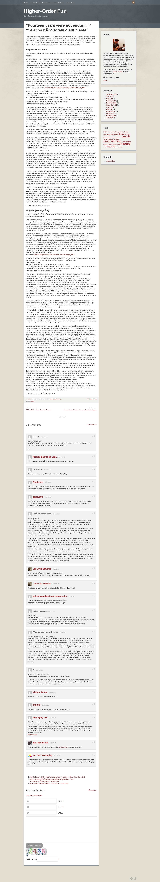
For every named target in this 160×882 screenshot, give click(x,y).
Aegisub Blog (110, 161)
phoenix (110, 139)
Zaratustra (38, 482)
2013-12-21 (72, 596)
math (126, 136)
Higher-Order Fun (45, 11)
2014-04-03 (51, 611)
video (116, 147)
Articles (45, 2)
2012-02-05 (44, 437)
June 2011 (109, 107)
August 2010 (110, 113)
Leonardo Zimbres (42, 569)
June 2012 (109, 96)
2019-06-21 (45, 705)
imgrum (36, 705)
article (32, 401)
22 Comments (92, 399)
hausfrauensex (63, 747)
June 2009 (109, 118)
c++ (110, 132)
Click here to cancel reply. (34, 795)
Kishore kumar (40, 692)
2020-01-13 (53, 743)
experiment (106, 134)
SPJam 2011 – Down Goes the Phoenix (38, 410)
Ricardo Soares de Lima (45, 457)
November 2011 (111, 103)
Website (60, 813)
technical (113, 144)
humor (111, 137)
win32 (120, 147)
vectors (111, 146)
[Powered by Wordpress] (131, 878)
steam (109, 144)
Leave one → (91, 424)
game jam (127, 134)
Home (26, 2)
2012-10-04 (56, 569)
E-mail (60, 807)
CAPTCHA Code (31, 859)
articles (52, 399)
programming (112, 141)
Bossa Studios (117, 71)
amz (29, 399)
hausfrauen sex (40, 743)
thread (118, 144)
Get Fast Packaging (42, 755)
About (35, 2)
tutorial (125, 144)
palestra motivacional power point (50, 596)
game (111, 134)
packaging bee (40, 717)
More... (105, 80)
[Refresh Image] (27, 856)
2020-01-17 (57, 755)
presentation (115, 139)
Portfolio (70, 2)
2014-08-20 (63, 632)
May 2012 (109, 99)
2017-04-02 (39, 670)
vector (105, 147)
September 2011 (111, 105)
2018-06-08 (52, 692)
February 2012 (111, 101)
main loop (120, 137)
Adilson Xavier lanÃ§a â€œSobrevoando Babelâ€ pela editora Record (52, 779)
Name (60, 801)
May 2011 (109, 109)
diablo (113, 132)
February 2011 (111, 111)
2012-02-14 (47, 470)
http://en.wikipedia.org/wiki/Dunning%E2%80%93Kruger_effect (65, 88)
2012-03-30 (48, 482)
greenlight (106, 137)
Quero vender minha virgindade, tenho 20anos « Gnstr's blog (49, 783)
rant (123, 141)
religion (128, 141)
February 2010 (111, 115)
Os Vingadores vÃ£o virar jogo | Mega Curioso (44, 781)
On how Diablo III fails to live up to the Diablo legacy (79, 410)
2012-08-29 (56, 514)
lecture (115, 137)
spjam (105, 144)
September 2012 (111, 94)
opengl (105, 139)
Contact (57, 2)
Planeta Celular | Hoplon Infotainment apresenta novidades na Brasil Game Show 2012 (57, 777)
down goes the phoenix (121, 132)
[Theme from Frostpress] (135, 878)
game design (58, 399)
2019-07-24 (52, 717)
